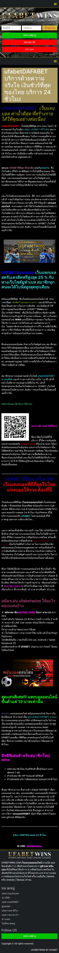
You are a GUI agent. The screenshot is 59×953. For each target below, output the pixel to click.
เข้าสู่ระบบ (50, 27)
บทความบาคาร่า (10, 915)
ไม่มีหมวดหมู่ (8, 923)
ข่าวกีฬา (6, 897)
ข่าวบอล (6, 919)
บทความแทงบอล (10, 893)
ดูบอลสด (6, 906)
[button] (55, 3)
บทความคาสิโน (10, 910)
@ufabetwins (34, 846)
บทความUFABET (10, 902)
